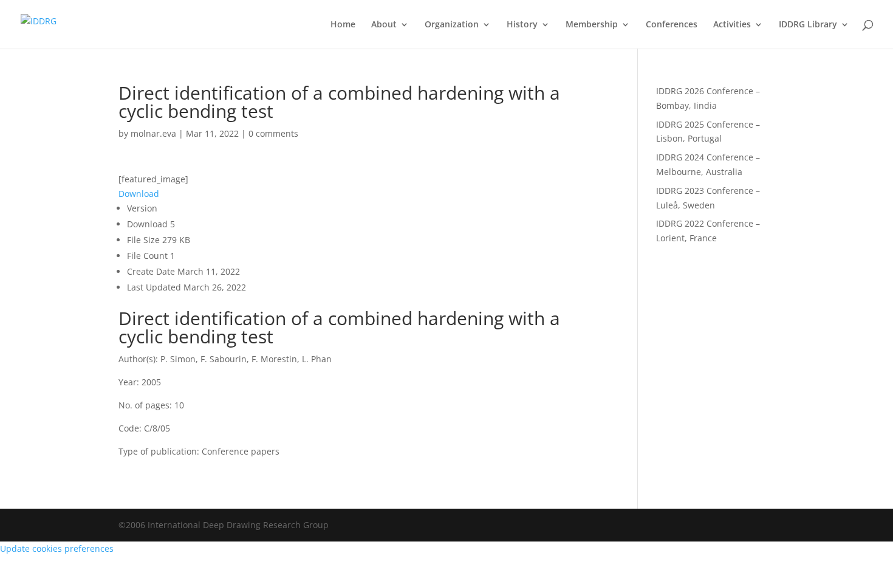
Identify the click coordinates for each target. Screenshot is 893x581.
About (384, 25)
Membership (592, 25)
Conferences (671, 25)
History (522, 25)
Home (342, 25)
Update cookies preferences (57, 548)
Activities (732, 25)
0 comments (273, 133)
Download (138, 193)
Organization (452, 25)
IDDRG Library (808, 25)
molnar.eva (153, 133)
